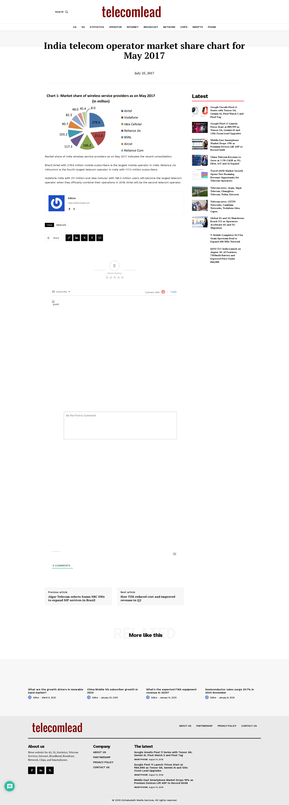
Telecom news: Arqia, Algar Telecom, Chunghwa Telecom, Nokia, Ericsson (226, 191)
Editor (72, 198)
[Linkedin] (76, 237)
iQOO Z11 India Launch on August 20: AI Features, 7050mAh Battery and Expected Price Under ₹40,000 (225, 255)
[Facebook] (69, 208)
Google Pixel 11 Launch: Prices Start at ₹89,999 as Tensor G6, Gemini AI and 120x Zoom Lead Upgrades (225, 128)
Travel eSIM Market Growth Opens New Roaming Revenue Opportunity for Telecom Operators (226, 175)
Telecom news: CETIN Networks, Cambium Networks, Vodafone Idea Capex (225, 206)
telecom (61, 225)
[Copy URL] (69, 237)
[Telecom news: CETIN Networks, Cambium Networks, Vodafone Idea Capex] (200, 205)
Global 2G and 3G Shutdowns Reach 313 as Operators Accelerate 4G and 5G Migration (227, 223)
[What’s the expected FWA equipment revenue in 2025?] (174, 665)
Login (173, 291)
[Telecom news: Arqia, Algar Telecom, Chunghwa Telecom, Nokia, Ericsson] (200, 191)
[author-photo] (30, 697)
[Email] (99, 237)
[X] (74, 208)
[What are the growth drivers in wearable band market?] (56, 665)
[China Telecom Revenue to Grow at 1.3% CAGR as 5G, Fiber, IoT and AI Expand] (200, 160)
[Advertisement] (218, 290)
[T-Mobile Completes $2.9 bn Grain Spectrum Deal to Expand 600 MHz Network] (200, 238)
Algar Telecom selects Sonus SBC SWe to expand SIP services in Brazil (76, 598)
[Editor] (57, 203)
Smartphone (141, 759)
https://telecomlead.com (79, 203)
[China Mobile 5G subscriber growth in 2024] (115, 665)
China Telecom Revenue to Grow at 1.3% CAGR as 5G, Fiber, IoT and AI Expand (225, 160)
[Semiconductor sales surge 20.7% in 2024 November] (233, 665)
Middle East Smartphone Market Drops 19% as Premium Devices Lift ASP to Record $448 (226, 145)
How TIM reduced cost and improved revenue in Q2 (148, 598)
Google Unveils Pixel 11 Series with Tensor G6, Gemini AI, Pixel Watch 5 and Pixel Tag (227, 112)
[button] (62, 11)
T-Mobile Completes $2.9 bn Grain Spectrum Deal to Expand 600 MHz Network (226, 238)
